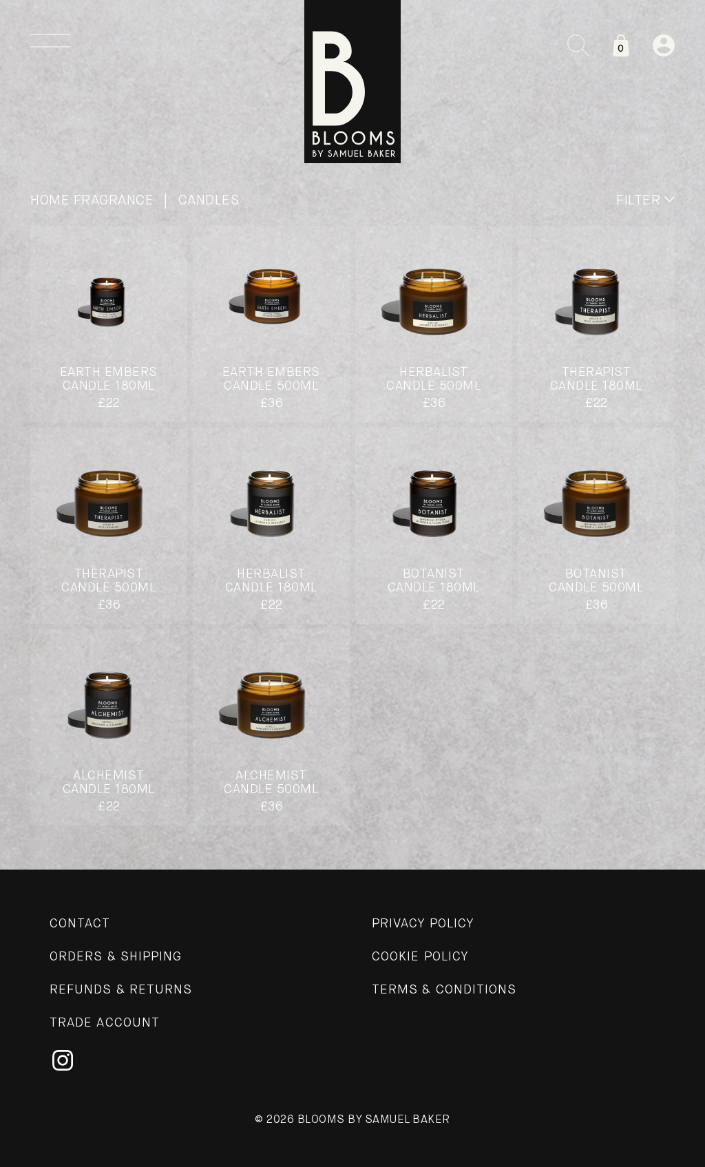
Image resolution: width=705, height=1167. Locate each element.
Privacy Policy (423, 924)
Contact (80, 924)
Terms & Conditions (444, 990)
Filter (640, 200)
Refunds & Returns (121, 990)
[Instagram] (62, 1060)
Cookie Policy (420, 957)
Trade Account (105, 1023)
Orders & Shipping (116, 957)
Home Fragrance (92, 200)
